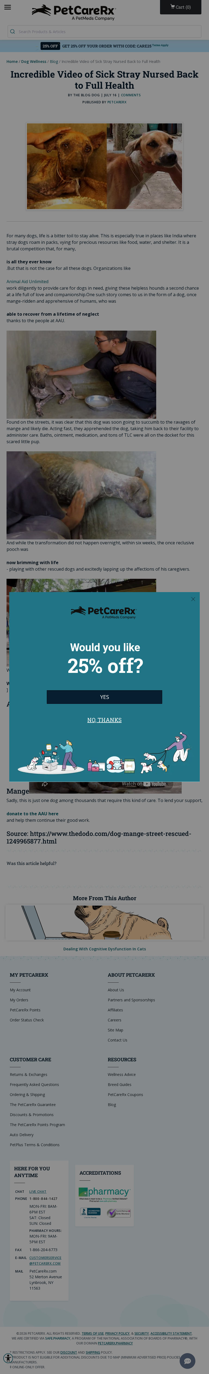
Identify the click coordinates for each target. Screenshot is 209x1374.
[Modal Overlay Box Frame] (104, 687)
